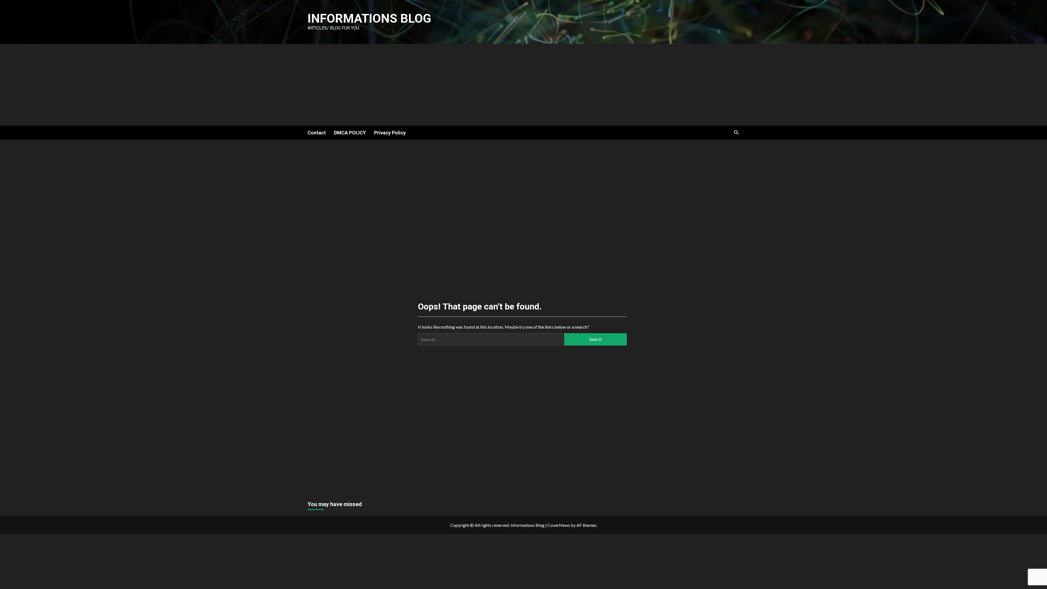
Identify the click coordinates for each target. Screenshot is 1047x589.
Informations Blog (369, 18)
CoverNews (558, 525)
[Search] (736, 132)
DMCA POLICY (350, 133)
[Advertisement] (523, 85)
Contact (317, 133)
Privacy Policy (390, 133)
